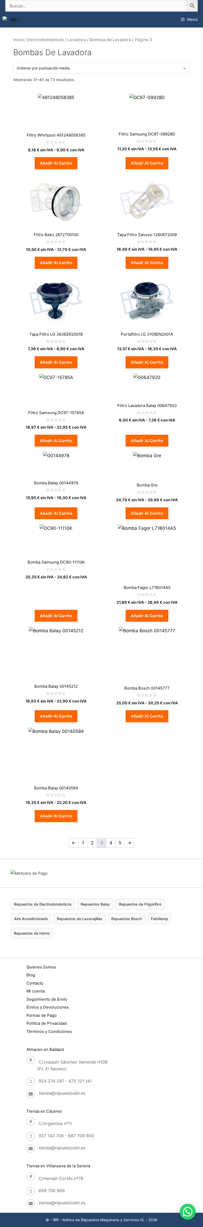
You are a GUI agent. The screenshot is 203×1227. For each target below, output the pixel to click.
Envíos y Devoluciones (47, 1007)
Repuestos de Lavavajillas (79, 918)
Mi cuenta (35, 991)
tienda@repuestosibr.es (62, 1093)
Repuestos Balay (95, 904)
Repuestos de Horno (32, 933)
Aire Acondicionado (31, 918)
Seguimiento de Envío (46, 999)
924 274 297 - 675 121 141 (65, 1081)
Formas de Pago (41, 1015)
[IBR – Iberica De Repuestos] (13, 20)
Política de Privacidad (46, 1023)
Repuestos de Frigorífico (140, 904)
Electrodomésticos (45, 39)
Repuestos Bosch (126, 918)
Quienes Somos (41, 967)
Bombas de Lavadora (110, 39)
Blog (30, 974)
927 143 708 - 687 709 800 (66, 1135)
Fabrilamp (159, 918)
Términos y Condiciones (49, 1031)
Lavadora (76, 39)
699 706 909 (52, 1190)
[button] (188, 1212)
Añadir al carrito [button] (56, 163)
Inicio (18, 39)
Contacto (34, 983)
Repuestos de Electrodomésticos (43, 904)
